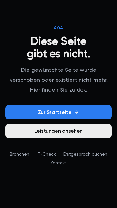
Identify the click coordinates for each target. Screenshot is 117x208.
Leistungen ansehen (58, 131)
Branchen (19, 154)
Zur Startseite (54, 112)
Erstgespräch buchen (85, 154)
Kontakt (59, 162)
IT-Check (46, 154)
